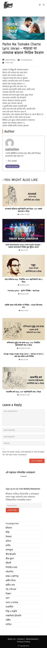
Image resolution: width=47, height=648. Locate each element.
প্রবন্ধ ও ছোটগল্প (12, 576)
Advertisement (32, 639)
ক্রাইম (8, 545)
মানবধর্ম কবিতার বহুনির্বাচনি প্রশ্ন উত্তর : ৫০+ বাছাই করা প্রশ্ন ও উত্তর (23, 210)
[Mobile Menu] (40, 5)
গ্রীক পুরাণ (10, 558)
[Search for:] (43, 5)
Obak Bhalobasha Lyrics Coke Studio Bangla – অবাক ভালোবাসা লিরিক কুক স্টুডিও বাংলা (23, 245)
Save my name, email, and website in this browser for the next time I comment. (23, 453)
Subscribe (12, 510)
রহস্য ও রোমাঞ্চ (12, 602)
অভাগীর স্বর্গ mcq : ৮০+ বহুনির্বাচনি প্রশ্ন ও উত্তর (23, 392)
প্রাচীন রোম (10, 585)
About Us (11, 639)
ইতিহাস (9, 527)
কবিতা (8, 541)
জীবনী (8, 563)
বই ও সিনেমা (11, 589)
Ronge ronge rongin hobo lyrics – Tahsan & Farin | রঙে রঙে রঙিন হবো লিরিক (23, 355)
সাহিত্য (8, 624)
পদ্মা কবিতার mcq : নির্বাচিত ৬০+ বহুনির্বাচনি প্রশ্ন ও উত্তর (23, 280)
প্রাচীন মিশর (11, 580)
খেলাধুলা (9, 549)
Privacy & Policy (23, 641)
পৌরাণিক (9, 571)
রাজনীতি (9, 606)
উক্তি (8, 532)
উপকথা (9, 536)
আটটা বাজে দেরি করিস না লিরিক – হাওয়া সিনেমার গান (23, 306)
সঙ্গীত (8, 620)
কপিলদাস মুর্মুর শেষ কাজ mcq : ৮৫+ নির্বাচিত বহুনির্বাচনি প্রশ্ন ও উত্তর (23, 343)
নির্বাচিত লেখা (11, 567)
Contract (20, 639)
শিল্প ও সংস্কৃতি (11, 611)
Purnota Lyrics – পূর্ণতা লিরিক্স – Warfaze (23, 290)
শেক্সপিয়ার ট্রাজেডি (13, 615)
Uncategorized (26, 60)
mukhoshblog (10, 60)
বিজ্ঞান (8, 593)
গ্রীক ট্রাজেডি (11, 554)
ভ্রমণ (7, 598)
